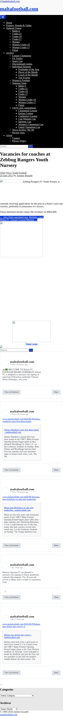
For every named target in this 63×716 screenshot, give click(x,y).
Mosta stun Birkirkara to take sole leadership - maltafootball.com (18, 509)
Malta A (16, 31)
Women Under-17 (21, 47)
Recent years (18, 132)
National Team (19, 83)
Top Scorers (24, 77)
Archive (10, 53)
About (9, 135)
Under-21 (17, 33)
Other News (6, 173)
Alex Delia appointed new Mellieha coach (22, 217)
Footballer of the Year (28, 69)
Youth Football (19, 173)
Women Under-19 (21, 44)
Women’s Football (21, 80)
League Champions (21, 55)
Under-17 (17, 39)
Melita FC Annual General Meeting (18, 220)
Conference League (27, 116)
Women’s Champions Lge (30, 124)
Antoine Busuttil (24, 175)
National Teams (13, 28)
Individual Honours (21, 66)
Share (56, 392)
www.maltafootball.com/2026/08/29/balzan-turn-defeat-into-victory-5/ (21, 625)
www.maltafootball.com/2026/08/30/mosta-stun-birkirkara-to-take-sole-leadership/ (21, 498)
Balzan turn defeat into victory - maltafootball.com (18, 636)
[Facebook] (1, 683)
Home (9, 22)
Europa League (25, 113)
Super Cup (17, 61)
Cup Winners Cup (27, 119)
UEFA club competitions (24, 108)
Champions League (27, 110)
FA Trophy (17, 58)
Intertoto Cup (24, 121)
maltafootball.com (19, 8)
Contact (16, 138)
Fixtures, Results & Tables (18, 25)
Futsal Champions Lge (29, 127)
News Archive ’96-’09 (23, 130)
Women (16, 42)
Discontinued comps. (22, 64)
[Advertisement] (31, 289)
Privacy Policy (19, 141)
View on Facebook (11, 392)
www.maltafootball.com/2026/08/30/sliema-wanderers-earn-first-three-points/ (21, 420)
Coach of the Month (28, 75)
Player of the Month (28, 72)
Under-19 (17, 36)
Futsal (15, 50)
